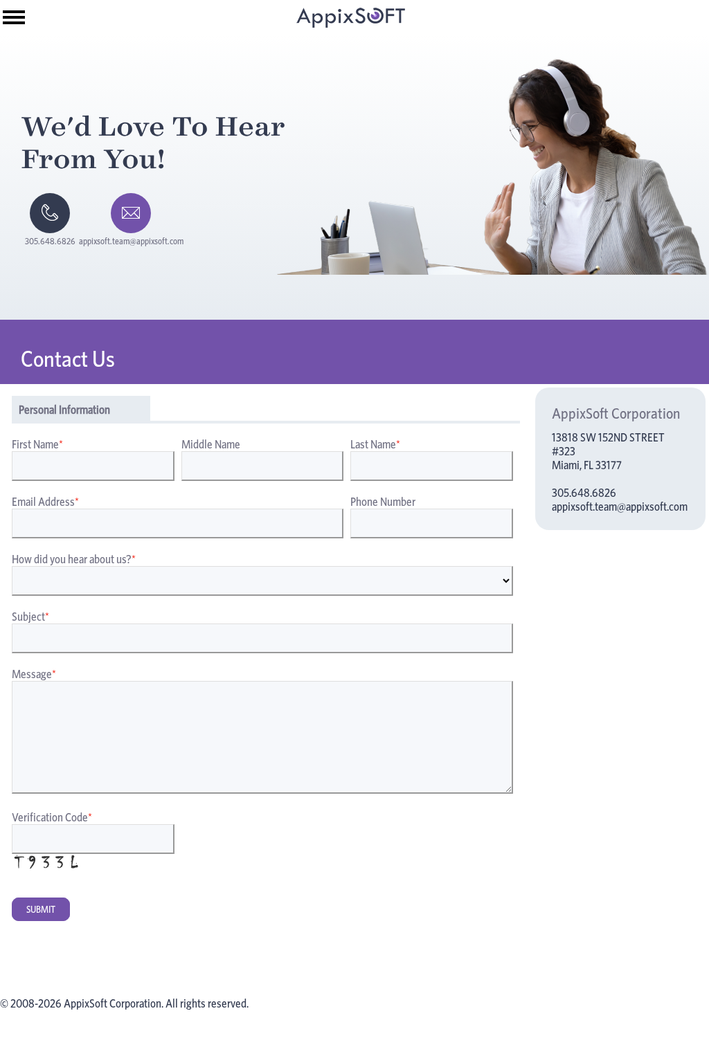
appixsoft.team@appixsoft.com (620, 506)
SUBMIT (40, 909)
